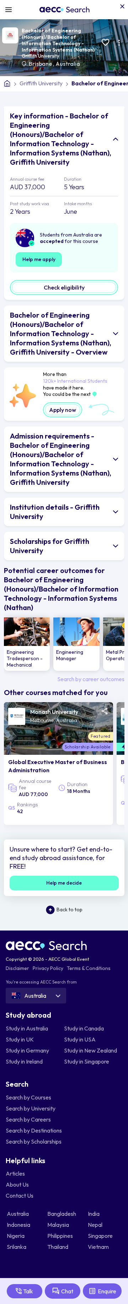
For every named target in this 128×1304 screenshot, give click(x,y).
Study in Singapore (86, 1061)
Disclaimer (17, 968)
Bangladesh (62, 1213)
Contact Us (19, 1195)
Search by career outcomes (90, 679)
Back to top (69, 909)
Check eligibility (64, 287)
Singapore (101, 1235)
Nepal (95, 1224)
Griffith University (40, 56)
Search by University (30, 1108)
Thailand (58, 1246)
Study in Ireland (24, 1061)
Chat (67, 1291)
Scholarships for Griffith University (49, 546)
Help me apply (38, 259)
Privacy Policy (48, 968)
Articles (15, 1173)
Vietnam (99, 1246)
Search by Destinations (34, 1130)
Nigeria (16, 1235)
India (94, 1213)
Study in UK (20, 1039)
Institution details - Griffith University (55, 512)
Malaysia (58, 1224)
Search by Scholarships (34, 1141)
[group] (27, 644)
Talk (28, 1291)
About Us (17, 1184)
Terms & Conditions (89, 968)
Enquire (107, 1291)
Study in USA (80, 1039)
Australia (67, 63)
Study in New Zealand (90, 1050)
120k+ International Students (75, 381)
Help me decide (64, 883)
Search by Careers (28, 1119)
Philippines (60, 1235)
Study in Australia (27, 1028)
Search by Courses (28, 1097)
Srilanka (17, 1246)
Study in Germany (27, 1050)
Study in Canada (84, 1028)
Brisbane (41, 63)
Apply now (62, 409)
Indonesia (19, 1224)
